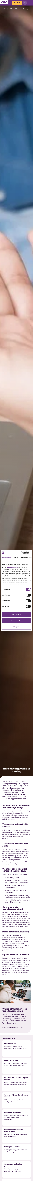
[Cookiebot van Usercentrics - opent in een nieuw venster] (23, 552)
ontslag (14, 864)
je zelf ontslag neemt (12, 878)
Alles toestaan (16, 615)
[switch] (28, 595)
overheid (23, 939)
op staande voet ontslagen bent (17, 895)
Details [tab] (16, 557)
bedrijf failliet (12, 900)
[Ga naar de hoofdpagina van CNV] (4, 2)
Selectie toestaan (16, 621)
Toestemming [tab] (6, 557)
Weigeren (16, 627)
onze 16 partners (12, 567)
